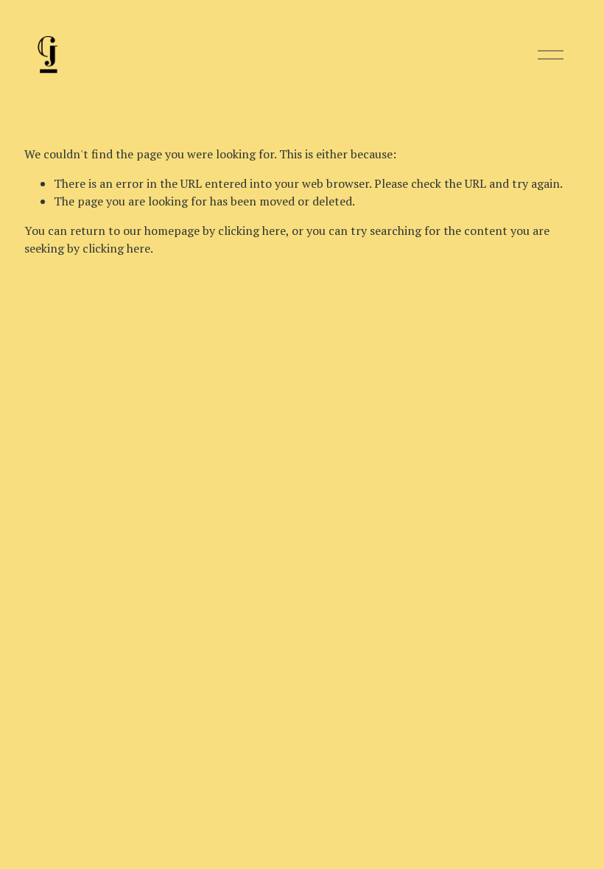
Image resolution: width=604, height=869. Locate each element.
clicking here (252, 230)
